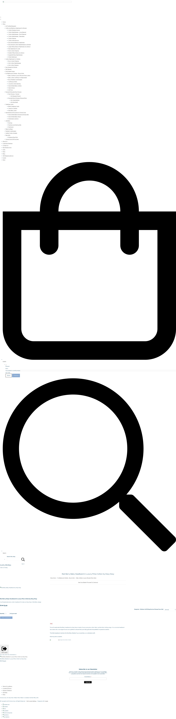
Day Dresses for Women (11, 67)
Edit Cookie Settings (31, 701)
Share (59, 639)
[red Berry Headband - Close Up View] (12, 592)
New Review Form (7, 147)
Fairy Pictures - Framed (13, 94)
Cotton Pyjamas (12, 38)
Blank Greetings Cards (13, 106)
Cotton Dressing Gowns (14, 30)
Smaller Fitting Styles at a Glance (16, 52)
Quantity (2, 613)
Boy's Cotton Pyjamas (13, 61)
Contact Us (5, 145)
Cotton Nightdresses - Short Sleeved (17, 34)
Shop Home (53, 578)
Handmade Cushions (13, 118)
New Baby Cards (12, 110)
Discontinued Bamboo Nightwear (16, 42)
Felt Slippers (8, 69)
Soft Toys (10, 90)
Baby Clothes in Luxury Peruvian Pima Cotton (19, 75)
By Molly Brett (14, 102)
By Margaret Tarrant (16, 96)
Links (4, 149)
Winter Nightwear (12, 57)
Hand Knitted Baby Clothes (14, 85)
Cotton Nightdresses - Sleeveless (16, 36)
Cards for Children (12, 108)
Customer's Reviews (7, 143)
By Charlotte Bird (15, 100)
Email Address (88, 676)
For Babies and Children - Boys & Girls (15, 73)
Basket (8, 375)
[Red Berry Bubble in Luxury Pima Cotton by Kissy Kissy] (13, 656)
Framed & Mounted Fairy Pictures (13, 92)
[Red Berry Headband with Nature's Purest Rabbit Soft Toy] (7, 592)
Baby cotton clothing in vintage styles (17, 77)
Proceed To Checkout (92, 582)
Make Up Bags (9, 129)
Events (4, 158)
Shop (4, 24)
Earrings (10, 123)
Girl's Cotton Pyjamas (13, 65)
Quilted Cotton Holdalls (11, 133)
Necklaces (10, 127)
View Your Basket (82, 582)
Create (46, 701)
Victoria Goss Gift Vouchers (12, 139)
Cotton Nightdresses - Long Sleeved (17, 32)
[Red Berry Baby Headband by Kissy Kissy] (2, 592)
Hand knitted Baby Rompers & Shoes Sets (18, 114)
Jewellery (8, 120)
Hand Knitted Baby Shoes (14, 116)
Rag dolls (8, 135)
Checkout (16, 375)
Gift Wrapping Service (8, 155)
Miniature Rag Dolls (13, 137)
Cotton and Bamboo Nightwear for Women (16, 28)
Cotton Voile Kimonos (13, 40)
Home (4, 22)
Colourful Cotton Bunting (14, 83)
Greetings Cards (9, 104)
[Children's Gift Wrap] (22, 592)
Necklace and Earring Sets (14, 125)
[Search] (23, 559)
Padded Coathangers (11, 131)
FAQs (4, 151)
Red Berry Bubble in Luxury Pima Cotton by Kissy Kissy (13, 658)
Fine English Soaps (10, 71)
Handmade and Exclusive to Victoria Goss (16, 112)
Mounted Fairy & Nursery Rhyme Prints (17, 98)
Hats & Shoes (11, 88)
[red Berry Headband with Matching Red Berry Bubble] (17, 592)
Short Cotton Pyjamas (13, 50)
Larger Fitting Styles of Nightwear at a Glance (19, 46)
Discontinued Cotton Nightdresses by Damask (19, 44)
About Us (5, 141)
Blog (4, 153)
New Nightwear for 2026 (14, 48)
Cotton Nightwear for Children (13, 59)
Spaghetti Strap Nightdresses (15, 55)
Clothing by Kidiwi (12, 81)
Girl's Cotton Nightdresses (14, 63)
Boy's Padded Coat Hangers (15, 79)
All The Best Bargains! (11, 26)
